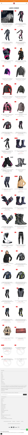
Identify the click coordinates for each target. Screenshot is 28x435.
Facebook (13, 421)
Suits (2, 373)
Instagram (18, 421)
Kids (1, 380)
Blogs (2, 403)
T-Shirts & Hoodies (3, 417)
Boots (2, 374)
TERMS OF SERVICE (3, 404)
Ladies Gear (3, 379)
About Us (2, 381)
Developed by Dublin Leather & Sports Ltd (14, 423)
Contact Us (2, 382)
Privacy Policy (22, 432)
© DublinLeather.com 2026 (7, 421)
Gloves (2, 375)
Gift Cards (2, 416)
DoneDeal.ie (3, 411)
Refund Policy (3, 405)
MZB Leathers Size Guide (4, 410)
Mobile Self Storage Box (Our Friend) (6, 418)
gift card (7, 389)
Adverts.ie (2, 412)
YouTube (22, 421)
